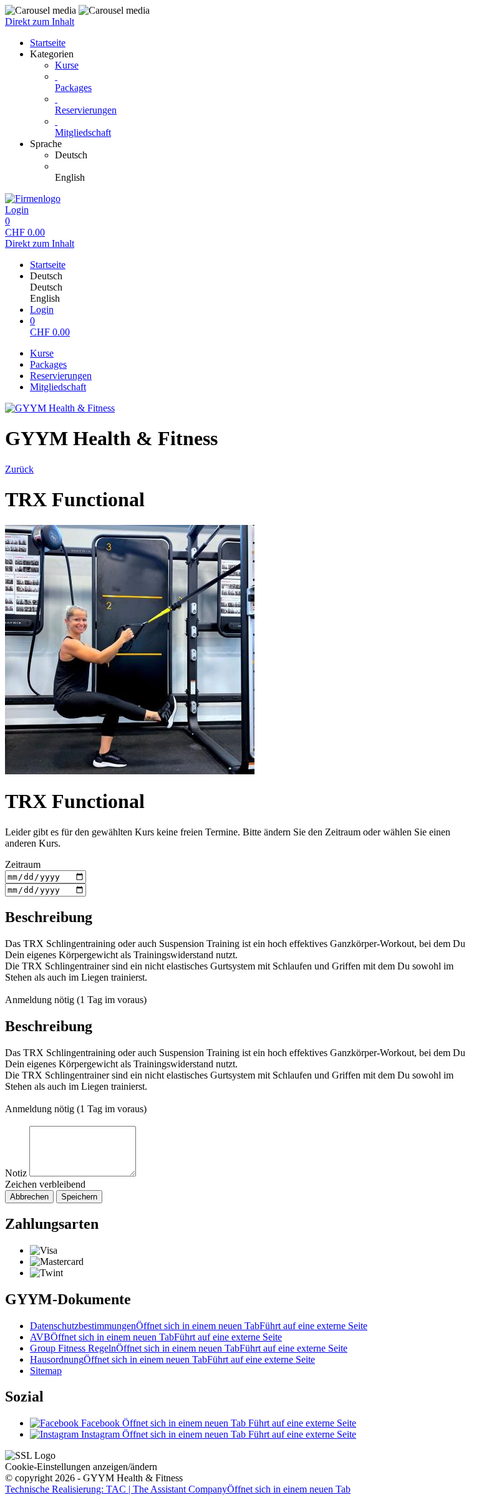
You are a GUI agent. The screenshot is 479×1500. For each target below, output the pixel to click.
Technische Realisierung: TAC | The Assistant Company (178, 1489)
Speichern (79, 1196)
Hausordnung (172, 1359)
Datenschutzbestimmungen (198, 1325)
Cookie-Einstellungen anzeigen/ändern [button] (81, 1466)
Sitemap (46, 1370)
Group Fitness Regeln (188, 1348)
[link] (264, 155)
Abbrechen (29, 1196)
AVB (156, 1337)
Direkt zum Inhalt (39, 21)
